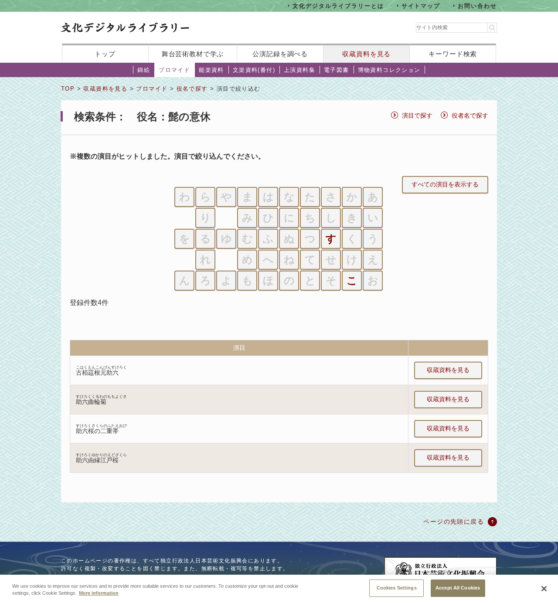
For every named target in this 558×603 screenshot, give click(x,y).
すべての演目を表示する (445, 184)
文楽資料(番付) (254, 70)
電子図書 (336, 70)
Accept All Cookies (458, 587)
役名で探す (192, 88)
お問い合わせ (477, 5)
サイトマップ (421, 5)
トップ (105, 54)
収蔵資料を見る (366, 54)
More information (99, 593)
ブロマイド (174, 70)
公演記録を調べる (280, 54)
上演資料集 (299, 70)
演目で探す (417, 115)
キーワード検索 (453, 54)
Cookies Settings (397, 587)
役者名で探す (470, 115)
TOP (68, 88)
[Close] (544, 588)
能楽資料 (211, 70)
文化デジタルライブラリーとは (338, 5)
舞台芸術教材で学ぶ (193, 54)
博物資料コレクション (389, 70)
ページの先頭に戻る (453, 521)
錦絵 (143, 70)
